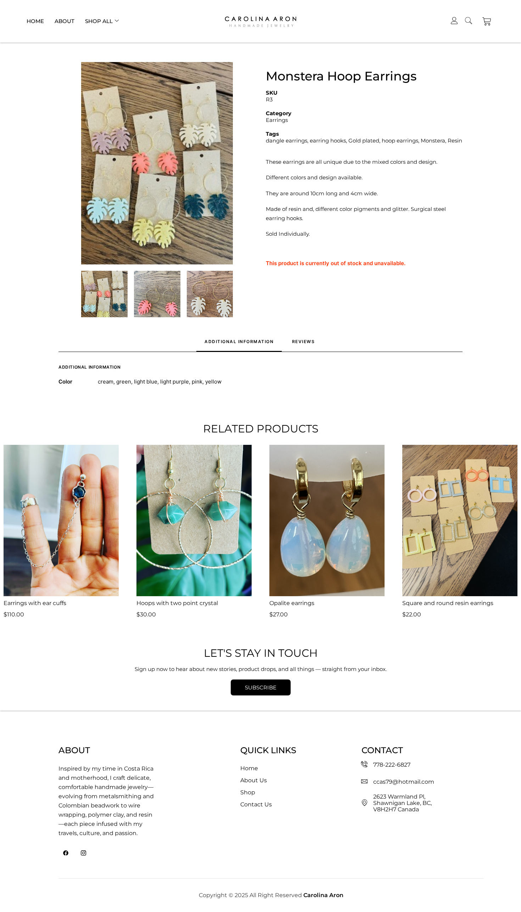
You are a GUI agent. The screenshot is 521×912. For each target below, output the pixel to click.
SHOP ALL (99, 21)
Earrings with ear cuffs (35, 603)
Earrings (277, 120)
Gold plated (363, 140)
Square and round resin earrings (447, 603)
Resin (455, 140)
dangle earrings (286, 140)
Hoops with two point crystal (177, 603)
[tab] (304, 344)
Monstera (433, 140)
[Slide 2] (157, 294)
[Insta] (83, 853)
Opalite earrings (291, 603)
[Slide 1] (104, 294)
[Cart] (487, 21)
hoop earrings (400, 140)
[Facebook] (65, 853)
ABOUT (64, 21)
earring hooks (328, 140)
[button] (157, 163)
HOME (35, 21)
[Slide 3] (210, 294)
